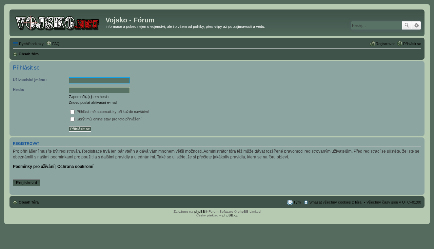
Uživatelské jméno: (30, 80)
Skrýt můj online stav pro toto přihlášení (108, 119)
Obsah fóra (29, 202)
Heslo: (18, 90)
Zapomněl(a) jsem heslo (88, 97)
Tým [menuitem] (297, 202)
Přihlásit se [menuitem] (412, 44)
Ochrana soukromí (75, 166)
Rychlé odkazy (31, 44)
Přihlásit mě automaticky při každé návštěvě (112, 112)
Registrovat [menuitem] (385, 44)
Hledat (407, 25)
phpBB (199, 211)
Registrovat (26, 182)
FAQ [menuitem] (56, 44)
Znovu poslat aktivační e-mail (93, 102)
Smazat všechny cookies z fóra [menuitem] (335, 202)
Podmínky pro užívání (33, 166)
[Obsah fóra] (58, 22)
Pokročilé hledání (416, 25)
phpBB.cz (230, 215)
